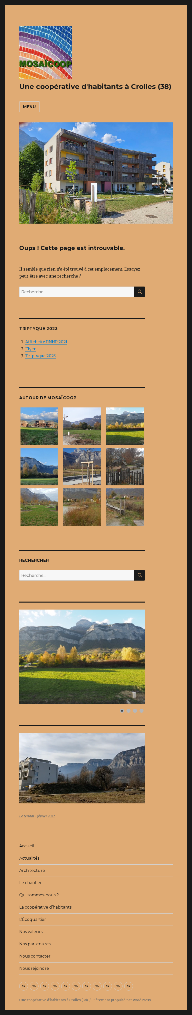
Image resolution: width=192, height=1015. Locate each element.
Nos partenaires (34, 944)
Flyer (30, 348)
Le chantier (30, 882)
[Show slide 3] (135, 711)
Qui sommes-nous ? (39, 895)
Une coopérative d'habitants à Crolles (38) (95, 86)
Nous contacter (34, 956)
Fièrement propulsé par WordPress (121, 1000)
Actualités (29, 858)
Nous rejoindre (34, 968)
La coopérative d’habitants (45, 907)
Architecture (32, 870)
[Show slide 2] (128, 711)
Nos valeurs (30, 931)
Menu (29, 106)
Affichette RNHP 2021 (46, 341)
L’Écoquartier (32, 919)
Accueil (26, 846)
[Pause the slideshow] (129, 657)
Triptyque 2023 (40, 355)
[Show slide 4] (142, 711)
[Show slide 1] (122, 711)
